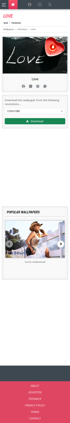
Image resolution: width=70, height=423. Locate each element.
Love (33, 29)
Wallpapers (8, 29)
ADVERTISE (35, 392)
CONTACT (35, 418)
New (6, 22)
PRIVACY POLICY (35, 405)
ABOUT (35, 386)
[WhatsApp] (44, 86)
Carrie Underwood (35, 261)
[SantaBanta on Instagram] (39, 4)
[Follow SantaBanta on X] (49, 4)
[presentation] (9, 244)
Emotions (22, 29)
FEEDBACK (35, 399)
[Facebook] (23, 86)
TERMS (35, 412)
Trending (16, 22)
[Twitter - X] (30, 86)
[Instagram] (37, 86)
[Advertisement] (35, 163)
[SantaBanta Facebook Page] (29, 4)
